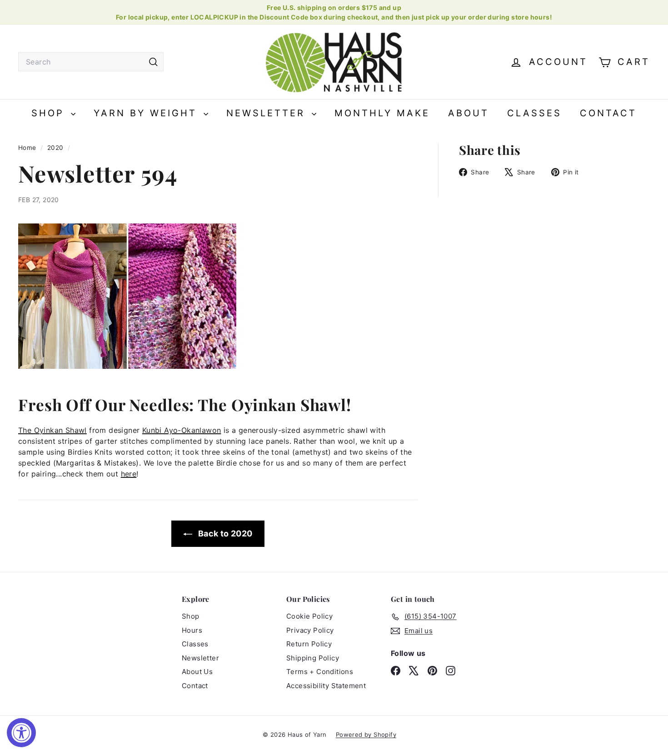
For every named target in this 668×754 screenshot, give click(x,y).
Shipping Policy (312, 658)
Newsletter (267, 113)
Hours (192, 630)
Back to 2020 (224, 533)
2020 (55, 147)
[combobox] (91, 61)
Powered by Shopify (366, 734)
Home (28, 147)
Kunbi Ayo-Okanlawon (181, 430)
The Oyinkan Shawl (52, 430)
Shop (50, 113)
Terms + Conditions (319, 671)
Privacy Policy (310, 630)
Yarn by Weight (147, 113)
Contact (608, 113)
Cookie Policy (309, 616)
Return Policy (309, 644)
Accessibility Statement (326, 685)
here (129, 473)
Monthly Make (382, 113)
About (468, 113)
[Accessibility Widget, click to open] (21, 732)
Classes (534, 113)
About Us (197, 671)
